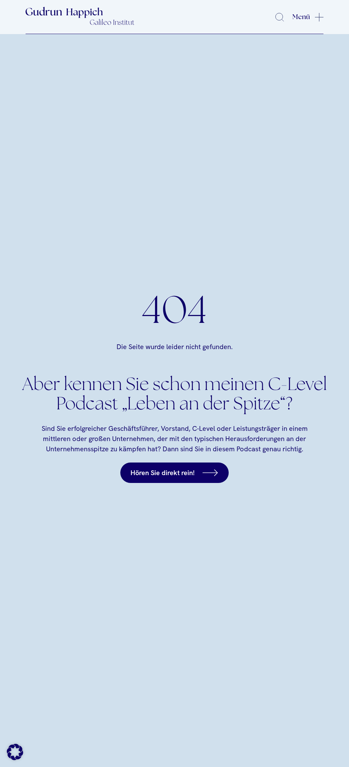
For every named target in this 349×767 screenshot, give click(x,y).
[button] (15, 752)
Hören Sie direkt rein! (163, 472)
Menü (301, 17)
